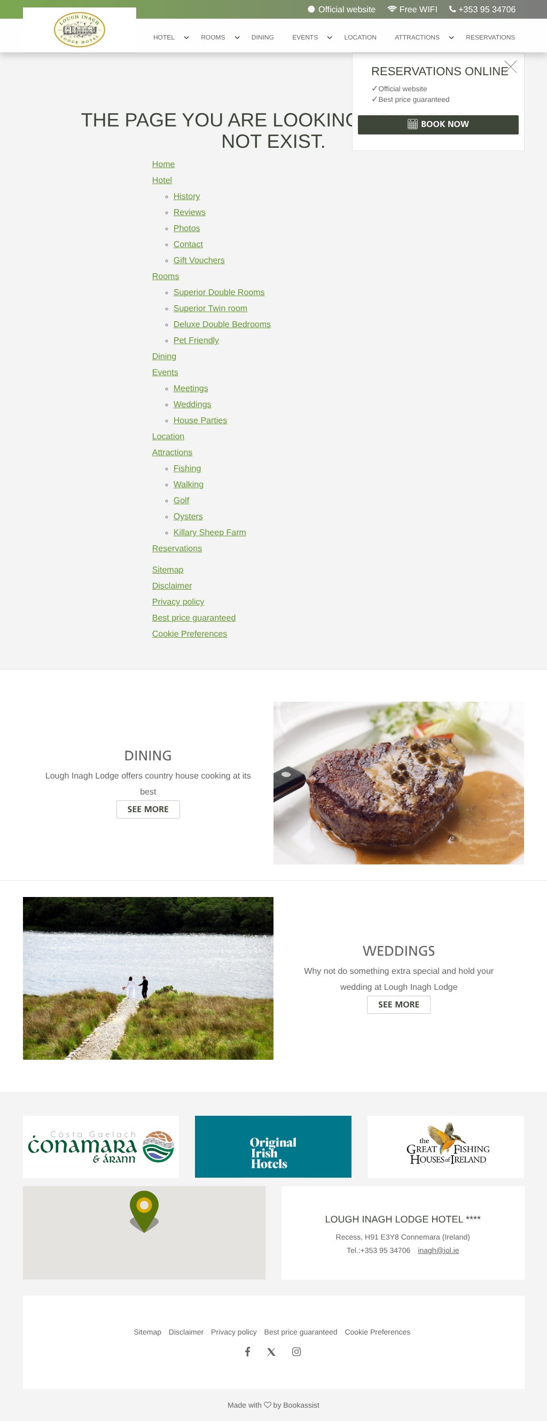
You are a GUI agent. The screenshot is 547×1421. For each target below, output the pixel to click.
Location (360, 37)
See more (148, 809)
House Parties (201, 420)
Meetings (191, 388)
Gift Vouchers (199, 260)
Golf (181, 500)
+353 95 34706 (486, 9)
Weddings (193, 404)
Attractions (417, 37)
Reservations (490, 37)
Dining (263, 37)
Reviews (190, 212)
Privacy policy (178, 602)
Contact (188, 244)
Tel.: (379, 1250)
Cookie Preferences (190, 634)
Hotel (164, 37)
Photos (187, 228)
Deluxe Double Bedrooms (222, 324)
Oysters (188, 516)
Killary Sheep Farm (210, 532)
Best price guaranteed (194, 618)
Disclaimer (172, 586)
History (187, 196)
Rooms (213, 37)
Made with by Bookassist (273, 1405)
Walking (189, 484)
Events (305, 37)
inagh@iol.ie (438, 1250)
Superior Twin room (210, 308)
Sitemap (168, 570)
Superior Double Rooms (219, 292)
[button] (144, 1211)
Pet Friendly (196, 340)
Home (163, 164)
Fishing (187, 468)
